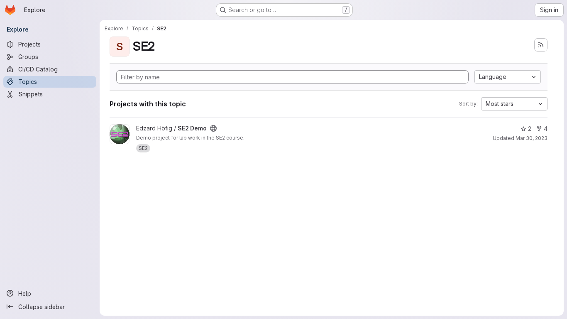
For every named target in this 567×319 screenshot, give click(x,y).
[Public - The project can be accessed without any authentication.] (213, 128)
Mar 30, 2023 (531, 138)
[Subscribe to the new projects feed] (540, 45)
